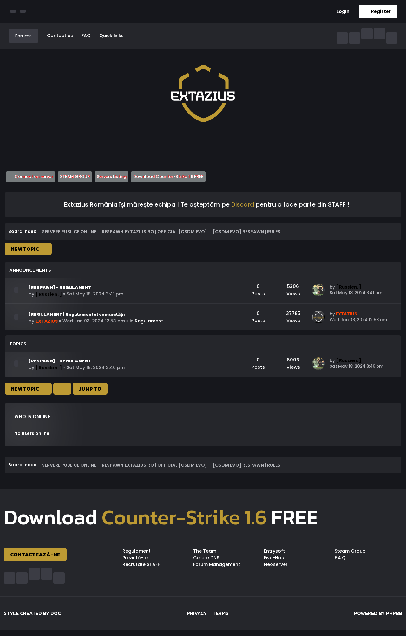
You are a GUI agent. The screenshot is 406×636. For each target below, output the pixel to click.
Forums (23, 36)
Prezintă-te (135, 558)
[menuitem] (340, 11)
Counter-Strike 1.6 (184, 517)
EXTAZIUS (47, 321)
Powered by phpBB (378, 613)
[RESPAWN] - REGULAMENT (60, 287)
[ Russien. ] (49, 294)
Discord (242, 205)
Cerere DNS (206, 558)
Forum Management (216, 564)
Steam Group (350, 551)
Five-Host (275, 558)
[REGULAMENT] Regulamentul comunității (77, 314)
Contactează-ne (35, 554)
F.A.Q (340, 558)
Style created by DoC (32, 613)
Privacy (197, 613)
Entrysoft (274, 551)
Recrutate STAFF (141, 564)
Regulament (149, 321)
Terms (220, 613)
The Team (204, 551)
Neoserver (276, 564)
